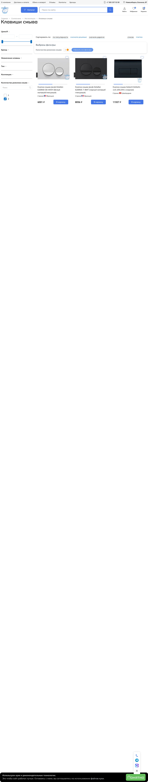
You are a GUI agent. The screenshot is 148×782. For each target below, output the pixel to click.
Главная (4, 18)
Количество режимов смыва (14, 83)
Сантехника (16, 18)
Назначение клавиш (10, 58)
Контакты (62, 2)
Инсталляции (30, 18)
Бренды (73, 2)
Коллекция (6, 74)
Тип (3, 66)
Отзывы (52, 2)
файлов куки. (97, 778)
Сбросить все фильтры (82, 50)
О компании (6, 2)
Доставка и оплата (21, 2)
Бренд (4, 50)
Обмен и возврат (39, 2)
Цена (4, 31)
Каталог (31, 10)
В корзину (60, 102)
